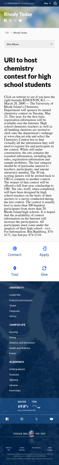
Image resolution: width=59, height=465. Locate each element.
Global (12, 306)
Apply (44, 255)
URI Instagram (22, 419)
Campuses (14, 311)
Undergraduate (17, 369)
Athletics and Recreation (22, 343)
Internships (15, 391)
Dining (12, 338)
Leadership (14, 295)
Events (12, 354)
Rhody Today (18, 14)
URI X (37, 419)
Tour (15, 275)
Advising (13, 380)
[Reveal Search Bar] (55, 3)
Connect (15, 255)
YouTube (20, 20)
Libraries (13, 385)
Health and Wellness (19, 348)
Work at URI (8, 449)
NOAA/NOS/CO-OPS (29, 410)
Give (44, 275)
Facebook (5, 20)
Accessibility (36, 448)
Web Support (50, 449)
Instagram (10, 20)
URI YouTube (51, 419)
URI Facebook (7, 419)
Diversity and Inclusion (20, 300)
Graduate (14, 375)
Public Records (22, 449)
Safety (12, 316)
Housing (13, 332)
